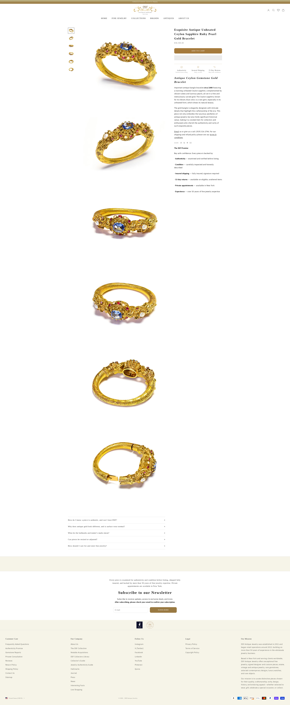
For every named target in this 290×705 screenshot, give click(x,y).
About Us (74, 644)
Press (73, 677)
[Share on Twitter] (184, 143)
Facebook (139, 652)
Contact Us (9, 673)
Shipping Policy (11, 669)
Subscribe (163, 610)
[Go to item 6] (71, 70)
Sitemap (8, 677)
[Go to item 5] (71, 62)
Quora (137, 669)
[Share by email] (190, 143)
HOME (104, 18)
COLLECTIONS (138, 18)
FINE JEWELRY (119, 18)
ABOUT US (183, 18)
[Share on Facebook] (181, 143)
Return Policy (11, 665)
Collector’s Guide (78, 661)
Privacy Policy (191, 644)
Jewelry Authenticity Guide (82, 665)
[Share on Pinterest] (187, 143)
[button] (198, 57)
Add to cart (198, 51)
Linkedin (138, 657)
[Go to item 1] (71, 31)
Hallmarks (75, 669)
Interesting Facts (78, 685)
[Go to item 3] (71, 46)
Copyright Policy (192, 652)
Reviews (8, 661)
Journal (74, 673)
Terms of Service (192, 648)
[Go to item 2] (71, 38)
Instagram (139, 644)
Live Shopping (76, 690)
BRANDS (154, 18)
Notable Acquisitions (79, 652)
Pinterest (138, 665)
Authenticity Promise (14, 648)
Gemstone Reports (13, 652)
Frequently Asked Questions (17, 644)
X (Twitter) (139, 648)
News (73, 681)
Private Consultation (13, 657)
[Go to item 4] (71, 54)
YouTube (138, 661)
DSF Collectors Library (80, 657)
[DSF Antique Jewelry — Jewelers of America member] (139, 625)
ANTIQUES (168, 18)
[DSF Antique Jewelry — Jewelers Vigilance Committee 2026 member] (150, 625)
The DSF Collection (79, 648)
